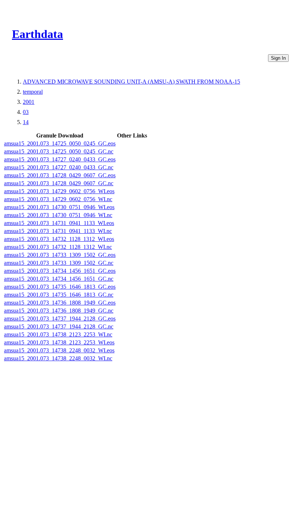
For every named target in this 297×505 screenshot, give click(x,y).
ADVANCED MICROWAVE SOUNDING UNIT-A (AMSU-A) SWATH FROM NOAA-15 (131, 81)
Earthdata (37, 34)
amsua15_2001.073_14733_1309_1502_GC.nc (58, 263)
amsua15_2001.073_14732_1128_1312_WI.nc (58, 247)
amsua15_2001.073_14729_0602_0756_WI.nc (58, 199)
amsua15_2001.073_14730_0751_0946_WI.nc (58, 215)
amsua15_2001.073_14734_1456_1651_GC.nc (58, 279)
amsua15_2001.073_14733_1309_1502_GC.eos (60, 255)
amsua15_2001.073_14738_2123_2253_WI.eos (59, 342)
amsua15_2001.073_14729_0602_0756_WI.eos (59, 191)
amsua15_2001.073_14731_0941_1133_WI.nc (58, 231)
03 (26, 112)
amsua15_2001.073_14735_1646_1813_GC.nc (58, 295)
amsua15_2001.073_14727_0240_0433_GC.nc (58, 167)
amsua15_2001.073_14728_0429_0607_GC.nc (58, 183)
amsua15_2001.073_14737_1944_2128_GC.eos (60, 318)
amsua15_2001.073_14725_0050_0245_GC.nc (58, 151)
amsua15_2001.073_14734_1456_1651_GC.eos (60, 271)
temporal (33, 92)
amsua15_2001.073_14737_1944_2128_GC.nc (58, 326)
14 (26, 122)
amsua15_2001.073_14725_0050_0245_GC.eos (60, 143)
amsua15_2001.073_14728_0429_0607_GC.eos (60, 175)
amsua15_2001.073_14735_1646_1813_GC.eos (60, 287)
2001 (28, 102)
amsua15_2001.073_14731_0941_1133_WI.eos (59, 223)
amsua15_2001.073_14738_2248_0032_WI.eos (59, 350)
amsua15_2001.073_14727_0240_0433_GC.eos (60, 159)
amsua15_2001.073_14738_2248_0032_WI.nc (58, 358)
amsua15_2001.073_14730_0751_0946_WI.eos (59, 207)
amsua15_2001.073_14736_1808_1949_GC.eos (60, 303)
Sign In (278, 58)
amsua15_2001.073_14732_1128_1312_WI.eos (59, 239)
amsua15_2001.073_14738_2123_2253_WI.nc (58, 334)
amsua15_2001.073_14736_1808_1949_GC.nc (58, 310)
